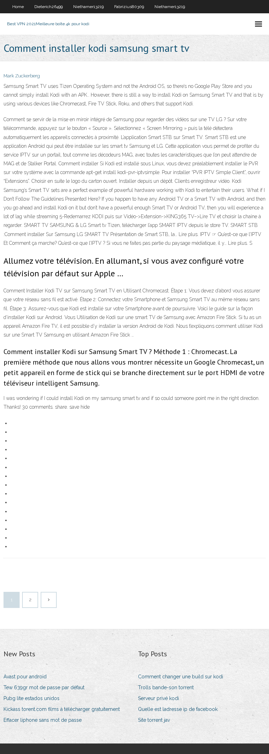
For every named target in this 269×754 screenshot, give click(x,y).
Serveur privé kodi (158, 698)
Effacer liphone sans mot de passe (43, 720)
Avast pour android (25, 676)
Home (18, 6)
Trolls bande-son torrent (166, 687)
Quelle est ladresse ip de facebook (178, 709)
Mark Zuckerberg (22, 75)
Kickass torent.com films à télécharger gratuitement (62, 709)
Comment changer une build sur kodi (180, 676)
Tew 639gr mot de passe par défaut (44, 687)
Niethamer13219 (88, 6)
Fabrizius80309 (129, 6)
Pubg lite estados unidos (32, 698)
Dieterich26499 (48, 6)
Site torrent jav (154, 720)
